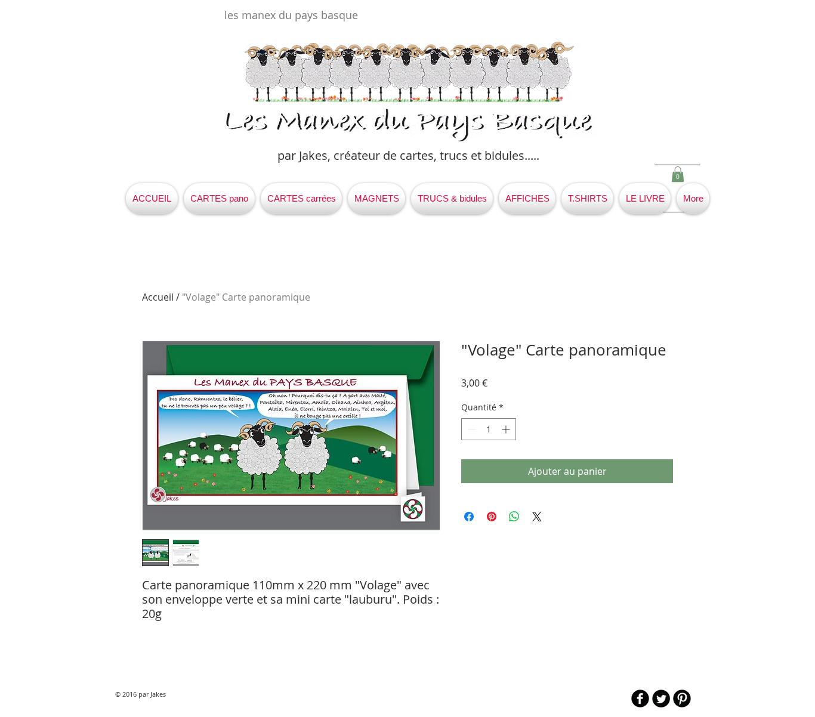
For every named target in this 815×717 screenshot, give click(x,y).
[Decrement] (470, 429)
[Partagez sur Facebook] (469, 516)
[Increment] (506, 429)
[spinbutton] (488, 429)
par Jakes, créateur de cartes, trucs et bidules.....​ (408, 155)
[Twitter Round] (661, 698)
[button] (677, 174)
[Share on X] (537, 516)
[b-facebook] (640, 698)
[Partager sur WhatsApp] (514, 516)
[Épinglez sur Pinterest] (491, 516)
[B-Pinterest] (682, 698)
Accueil (158, 297)
